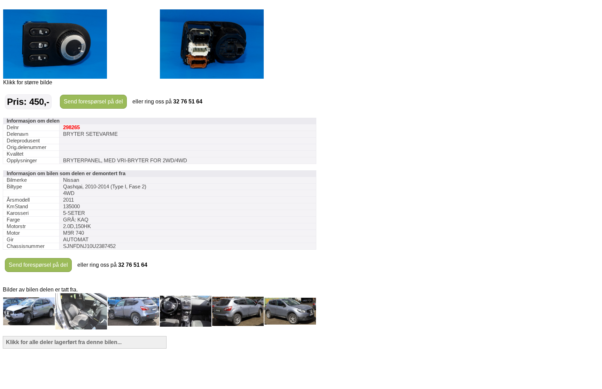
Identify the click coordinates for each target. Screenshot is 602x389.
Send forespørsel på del (93, 101)
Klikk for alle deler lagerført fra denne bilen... (64, 342)
